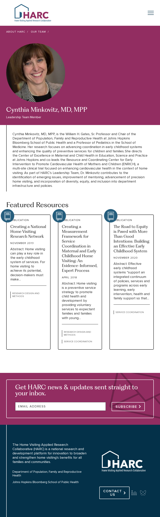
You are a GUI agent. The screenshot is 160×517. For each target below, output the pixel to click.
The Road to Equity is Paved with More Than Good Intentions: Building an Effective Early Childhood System (131, 239)
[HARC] (123, 479)
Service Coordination (78, 341)
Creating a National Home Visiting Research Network (28, 231)
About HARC (15, 31)
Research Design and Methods (26, 295)
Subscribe (126, 406)
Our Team (38, 31)
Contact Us (112, 493)
